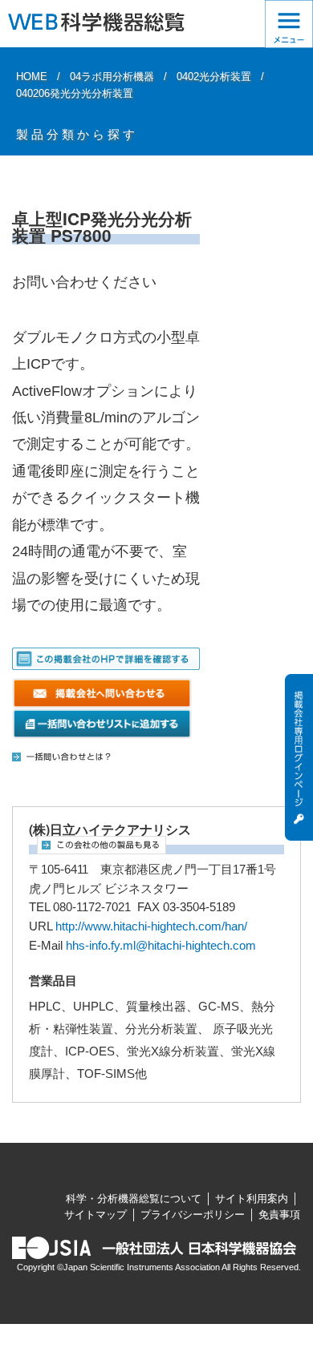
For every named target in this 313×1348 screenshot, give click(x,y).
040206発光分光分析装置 (74, 93)
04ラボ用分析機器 (112, 77)
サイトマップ (95, 1215)
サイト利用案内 (251, 1199)
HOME (31, 77)
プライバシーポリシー (192, 1215)
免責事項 (279, 1215)
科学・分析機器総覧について (133, 1199)
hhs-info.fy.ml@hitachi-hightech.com (161, 945)
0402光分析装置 (214, 77)
